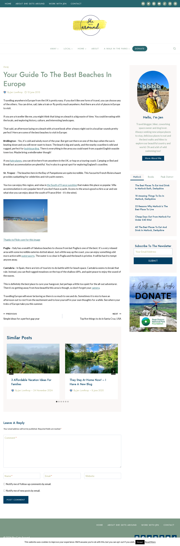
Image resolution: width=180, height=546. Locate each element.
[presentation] (33, 358)
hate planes (16, 160)
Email (48, 476)
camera (96, 287)
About (95, 48)
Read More (150, 542)
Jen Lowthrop (16, 92)
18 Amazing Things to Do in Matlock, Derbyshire (149, 197)
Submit (153, 261)
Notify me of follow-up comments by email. (28, 484)
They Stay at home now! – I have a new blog (88, 382)
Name (8, 476)
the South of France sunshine (62, 185)
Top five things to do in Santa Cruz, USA (100, 316)
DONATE (139, 48)
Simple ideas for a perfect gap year (21, 316)
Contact (76, 3)
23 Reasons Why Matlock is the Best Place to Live (151, 208)
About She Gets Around (30, 3)
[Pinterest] (175, 3)
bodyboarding (31, 148)
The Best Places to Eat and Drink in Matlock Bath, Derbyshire (152, 187)
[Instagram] (154, 3)
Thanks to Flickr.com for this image (21, 239)
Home (8, 3)
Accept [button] (140, 542)
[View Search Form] (174, 48)
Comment (11, 437)
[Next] (113, 371)
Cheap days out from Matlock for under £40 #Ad (153, 218)
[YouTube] (159, 3)
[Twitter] (148, 3)
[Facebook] (143, 3)
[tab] (56, 401)
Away (6, 67)
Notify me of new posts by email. (23, 490)
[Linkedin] (170, 3)
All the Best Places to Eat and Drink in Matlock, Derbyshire (151, 229)
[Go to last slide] (11, 371)
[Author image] (4, 92)
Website (90, 476)
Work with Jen (58, 3)
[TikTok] (164, 3)
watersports (28, 255)
